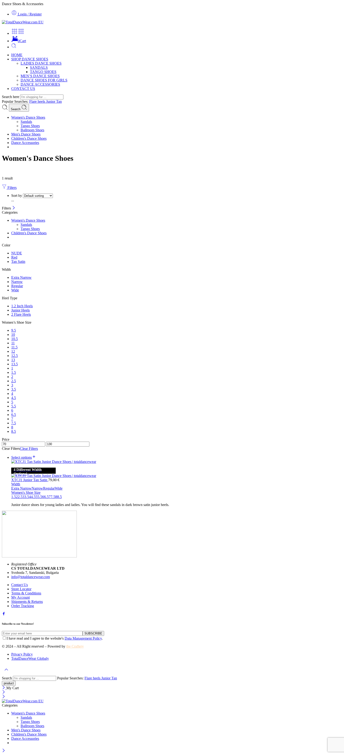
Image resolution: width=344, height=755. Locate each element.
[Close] (13, 208)
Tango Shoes (30, 126)
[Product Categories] (14, 33)
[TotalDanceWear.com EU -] (23, 22)
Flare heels (37, 101)
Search (16, 109)
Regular (49, 488)
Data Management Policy (83, 638)
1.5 (13, 497)
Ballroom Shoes (32, 130)
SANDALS (39, 68)
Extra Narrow (21, 488)
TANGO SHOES (43, 72)
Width (15, 484)
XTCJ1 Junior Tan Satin (29, 480)
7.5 (53, 497)
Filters (12, 188)
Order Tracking (22, 606)
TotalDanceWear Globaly (30, 658)
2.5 (20, 497)
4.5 (33, 497)
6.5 (46, 497)
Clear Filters (29, 449)
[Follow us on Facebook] (4, 614)
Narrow (37, 488)
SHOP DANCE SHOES (29, 59)
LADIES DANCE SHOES (41, 63)
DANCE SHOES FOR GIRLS (44, 80)
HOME (16, 55)
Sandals (26, 122)
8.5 (59, 497)
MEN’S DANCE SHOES (40, 76)
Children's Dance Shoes (29, 138)
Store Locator (21, 589)
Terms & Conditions (26, 593)
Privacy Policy (22, 654)
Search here (11, 97)
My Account (20, 597)
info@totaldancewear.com (30, 577)
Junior (51, 101)
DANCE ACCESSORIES (40, 84)
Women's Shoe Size (25, 493)
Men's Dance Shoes (25, 134)
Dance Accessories (25, 143)
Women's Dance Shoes (28, 117)
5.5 (39, 497)
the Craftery (75, 646)
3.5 (26, 497)
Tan (59, 101)
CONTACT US (23, 89)
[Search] (13, 47)
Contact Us (19, 585)
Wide (58, 488)
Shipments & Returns (27, 602)
